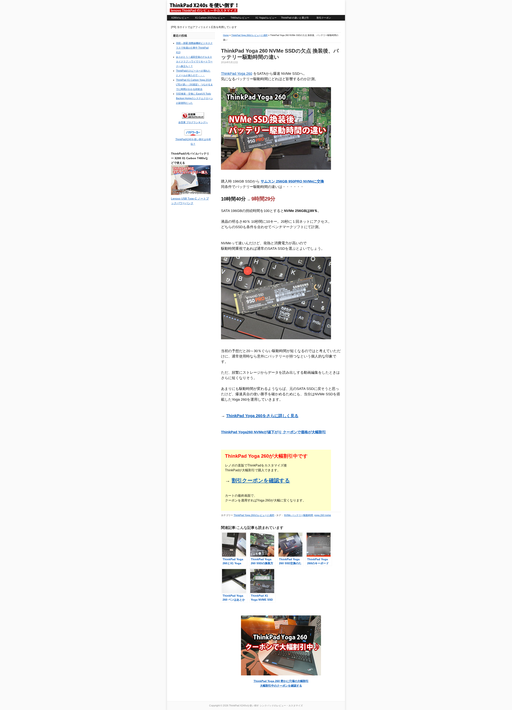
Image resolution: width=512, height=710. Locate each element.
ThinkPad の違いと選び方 (295, 17)
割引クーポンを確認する (261, 480)
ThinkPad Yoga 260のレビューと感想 (249, 35)
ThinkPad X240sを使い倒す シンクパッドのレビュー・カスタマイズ (203, 7)
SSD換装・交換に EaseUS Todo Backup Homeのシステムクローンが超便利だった (194, 98)
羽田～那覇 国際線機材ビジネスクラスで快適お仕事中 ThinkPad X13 (194, 48)
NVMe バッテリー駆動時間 (298, 515)
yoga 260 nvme (322, 515)
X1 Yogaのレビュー (266, 17)
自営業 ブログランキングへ (193, 122)
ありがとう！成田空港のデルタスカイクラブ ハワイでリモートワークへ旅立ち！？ (194, 62)
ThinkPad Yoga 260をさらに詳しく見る (262, 415)
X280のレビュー (180, 17)
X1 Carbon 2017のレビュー (210, 17)
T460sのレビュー (240, 17)
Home (226, 35)
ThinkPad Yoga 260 (236, 74)
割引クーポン (324, 17)
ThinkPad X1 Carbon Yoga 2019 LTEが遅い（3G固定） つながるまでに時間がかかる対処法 (194, 85)
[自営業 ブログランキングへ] (193, 117)
